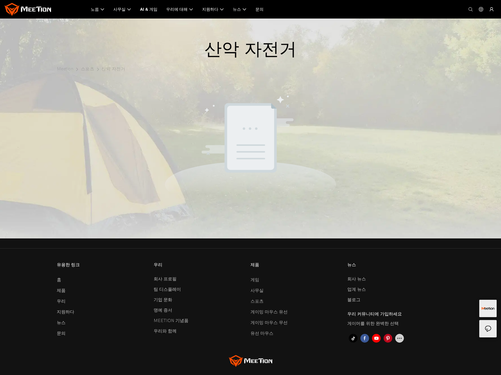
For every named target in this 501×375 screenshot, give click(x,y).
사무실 (257, 290)
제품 (61, 290)
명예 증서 (163, 310)
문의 (61, 333)
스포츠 (87, 68)
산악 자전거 (113, 68)
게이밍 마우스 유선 (269, 312)
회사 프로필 (165, 279)
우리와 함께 (165, 331)
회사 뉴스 (356, 279)
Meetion (65, 68)
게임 (255, 279)
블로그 (353, 299)
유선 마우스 (262, 333)
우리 (61, 301)
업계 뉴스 (356, 289)
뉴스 (61, 322)
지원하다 (65, 312)
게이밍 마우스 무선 (269, 322)
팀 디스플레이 (167, 289)
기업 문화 (163, 299)
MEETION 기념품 (171, 320)
